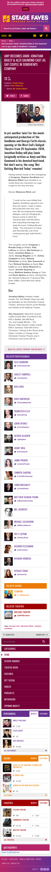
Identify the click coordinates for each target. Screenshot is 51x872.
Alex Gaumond (21, 362)
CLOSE (25, 9)
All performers (10, 750)
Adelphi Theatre (19, 829)
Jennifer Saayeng (22, 472)
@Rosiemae (22, 575)
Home (6, 654)
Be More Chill (18, 775)
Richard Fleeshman (23, 546)
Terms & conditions (26, 859)
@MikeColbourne (24, 525)
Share (25, 95)
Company (18, 591)
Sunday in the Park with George (26, 785)
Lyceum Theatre (19, 809)
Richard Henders (22, 558)
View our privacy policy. (34, 4)
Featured (43, 713)
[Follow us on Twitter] (41, 35)
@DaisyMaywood (24, 403)
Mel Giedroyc (20, 509)
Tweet (12, 95)
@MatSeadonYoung (25, 501)
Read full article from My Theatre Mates (25, 349)
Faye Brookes (18, 740)
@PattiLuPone (22, 538)
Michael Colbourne (24, 521)
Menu (4, 35)
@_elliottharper (23, 595)
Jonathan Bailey (22, 485)
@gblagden (21, 439)
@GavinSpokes (23, 427)
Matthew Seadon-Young (26, 497)
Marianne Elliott (27, 626)
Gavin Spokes (20, 423)
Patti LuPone (20, 534)
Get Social (9, 680)
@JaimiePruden (23, 464)
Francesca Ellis (22, 411)
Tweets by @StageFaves (10, 852)
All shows (8, 795)
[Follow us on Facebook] (47, 35)
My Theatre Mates (20, 89)
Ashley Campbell (22, 374)
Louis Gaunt (18, 730)
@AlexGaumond (23, 366)
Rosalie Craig (21, 571)
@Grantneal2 (22, 452)
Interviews (9, 699)
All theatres (9, 840)
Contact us (15, 863)
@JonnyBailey (23, 489)
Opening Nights (12, 706)
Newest (34, 713)
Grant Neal (19, 448)
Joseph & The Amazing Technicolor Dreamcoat (27, 766)
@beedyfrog (22, 415)
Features (8, 674)
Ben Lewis (19, 386)
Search (44, 641)
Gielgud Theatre (22, 612)
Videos (7, 686)
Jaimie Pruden (21, 460)
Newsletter (35, 35)
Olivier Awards (12, 661)
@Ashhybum (22, 378)
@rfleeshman (22, 550)
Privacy (38, 859)
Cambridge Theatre (21, 819)
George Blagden (22, 435)
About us (5, 863)
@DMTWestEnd (23, 616)
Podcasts (9, 693)
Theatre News (18, 83)
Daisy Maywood (22, 399)
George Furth (14, 626)
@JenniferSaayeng (24, 476)
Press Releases (16, 86)
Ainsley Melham (19, 720)
